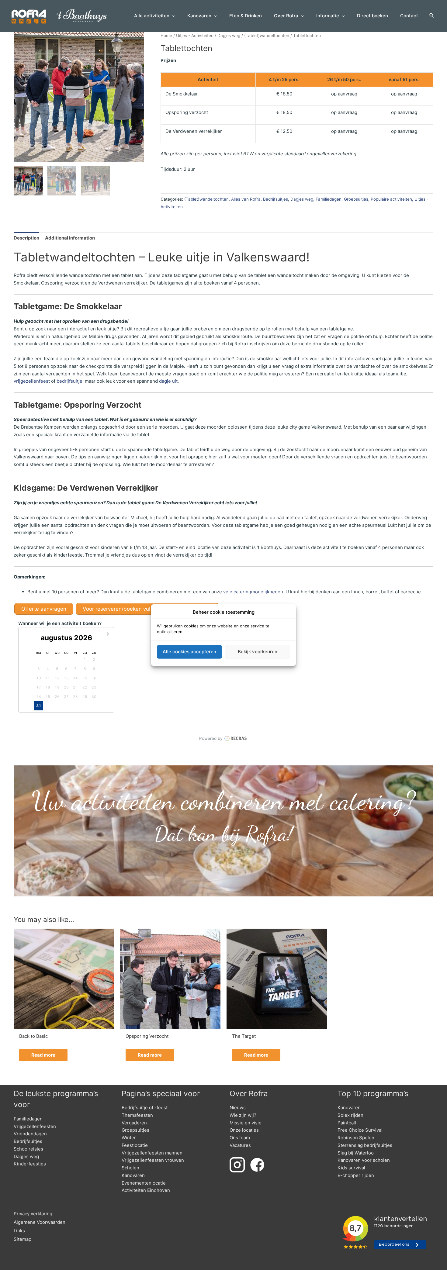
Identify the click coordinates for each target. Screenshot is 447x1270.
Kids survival (351, 1168)
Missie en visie (246, 1123)
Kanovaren (133, 1175)
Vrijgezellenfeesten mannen (152, 1153)
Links (19, 1231)
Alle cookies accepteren (189, 651)
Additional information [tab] (70, 238)
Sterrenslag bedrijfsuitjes (365, 1145)
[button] (432, 15)
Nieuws (238, 1107)
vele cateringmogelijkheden (253, 592)
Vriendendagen (30, 1134)
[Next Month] (108, 635)
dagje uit (168, 381)
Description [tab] (26, 238)
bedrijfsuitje (69, 381)
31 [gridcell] (38, 705)
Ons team (240, 1138)
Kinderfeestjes (30, 1164)
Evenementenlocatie (144, 1183)
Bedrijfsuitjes (275, 199)
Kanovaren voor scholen (364, 1160)
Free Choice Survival (360, 1130)
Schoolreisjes (28, 1149)
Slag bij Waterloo (356, 1153)
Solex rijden (350, 1115)
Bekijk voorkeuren (257, 651)
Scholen (130, 1168)
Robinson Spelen (356, 1138)
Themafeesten (137, 1115)
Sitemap (22, 1239)
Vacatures (240, 1145)
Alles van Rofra (246, 199)
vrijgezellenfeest (32, 381)
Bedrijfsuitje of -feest (145, 1107)
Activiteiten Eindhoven (146, 1190)
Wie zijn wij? (243, 1115)
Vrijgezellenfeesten (35, 1126)
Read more (43, 1055)
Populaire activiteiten (391, 199)
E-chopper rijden (356, 1175)
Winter (129, 1138)
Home (166, 35)
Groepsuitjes (356, 199)
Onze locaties (244, 1130)
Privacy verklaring (33, 1214)
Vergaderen (134, 1123)
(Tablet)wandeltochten (266, 35)
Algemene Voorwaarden (39, 1222)
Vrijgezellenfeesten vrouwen (153, 1160)
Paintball (347, 1123)
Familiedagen (328, 199)
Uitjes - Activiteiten (194, 35)
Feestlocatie (135, 1145)
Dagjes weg (228, 35)
